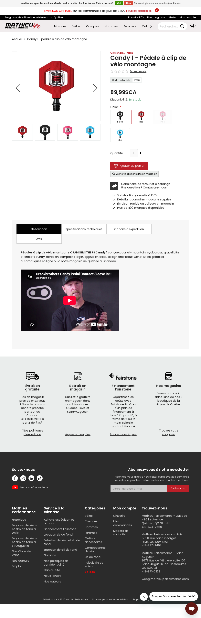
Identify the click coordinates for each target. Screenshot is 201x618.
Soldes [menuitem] (90, 572)
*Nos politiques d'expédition (32, 432)
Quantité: (116, 153)
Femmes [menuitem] (130, 26)
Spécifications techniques (84, 229)
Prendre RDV (136, 17)
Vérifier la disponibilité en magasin (136, 174)
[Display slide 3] (68, 132)
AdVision (124, 599)
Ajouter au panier (132, 166)
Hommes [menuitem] (111, 26)
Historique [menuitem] (19, 520)
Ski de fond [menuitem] (92, 557)
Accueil (17, 39)
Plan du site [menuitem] (52, 570)
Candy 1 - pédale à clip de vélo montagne (57, 39)
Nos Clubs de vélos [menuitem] (21, 553)
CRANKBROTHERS (121, 53)
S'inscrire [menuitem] (119, 516)
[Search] (182, 26)
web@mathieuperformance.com (165, 579)
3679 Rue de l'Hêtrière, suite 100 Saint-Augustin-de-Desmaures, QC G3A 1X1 (164, 564)
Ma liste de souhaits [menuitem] (121, 533)
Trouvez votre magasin (168, 432)
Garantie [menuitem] (50, 555)
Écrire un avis (138, 71)
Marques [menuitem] (60, 26)
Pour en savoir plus (123, 434)
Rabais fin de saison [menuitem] (94, 564)
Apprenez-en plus (77, 434)
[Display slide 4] (90, 132)
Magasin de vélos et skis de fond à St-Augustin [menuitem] (24, 542)
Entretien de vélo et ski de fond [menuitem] (62, 542)
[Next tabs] (151, 26)
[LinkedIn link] (31, 478)
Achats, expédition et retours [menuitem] (59, 521)
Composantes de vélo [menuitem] (95, 549)
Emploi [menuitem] (16, 566)
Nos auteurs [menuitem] (20, 561)
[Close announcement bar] (157, 10)
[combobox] (169, 26)
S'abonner (178, 488)
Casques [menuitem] (92, 26)
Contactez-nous (155, 187)
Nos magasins (156, 17)
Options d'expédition (129, 229)
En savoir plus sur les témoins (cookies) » (157, 3)
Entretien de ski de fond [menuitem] (60, 550)
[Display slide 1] (22, 132)
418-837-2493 (151, 545)
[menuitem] (136, 17)
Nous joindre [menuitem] (52, 576)
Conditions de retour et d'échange (145, 184)
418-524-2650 (152, 527)
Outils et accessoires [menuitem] (93, 540)
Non (128, 3)
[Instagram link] (23, 478)
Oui (119, 3)
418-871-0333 (151, 571)
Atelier (172, 17)
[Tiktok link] (40, 478)
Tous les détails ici (139, 11)
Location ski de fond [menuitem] (58, 535)
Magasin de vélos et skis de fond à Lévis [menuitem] (24, 529)
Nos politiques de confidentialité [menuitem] (56, 563)
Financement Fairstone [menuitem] (60, 529)
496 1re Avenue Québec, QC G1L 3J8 (156, 521)
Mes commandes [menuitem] (122, 523)
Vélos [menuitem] (76, 26)
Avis (39, 239)
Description (39, 229)
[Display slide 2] (45, 132)
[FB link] (15, 478)
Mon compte (188, 17)
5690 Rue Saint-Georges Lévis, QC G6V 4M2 (159, 540)
